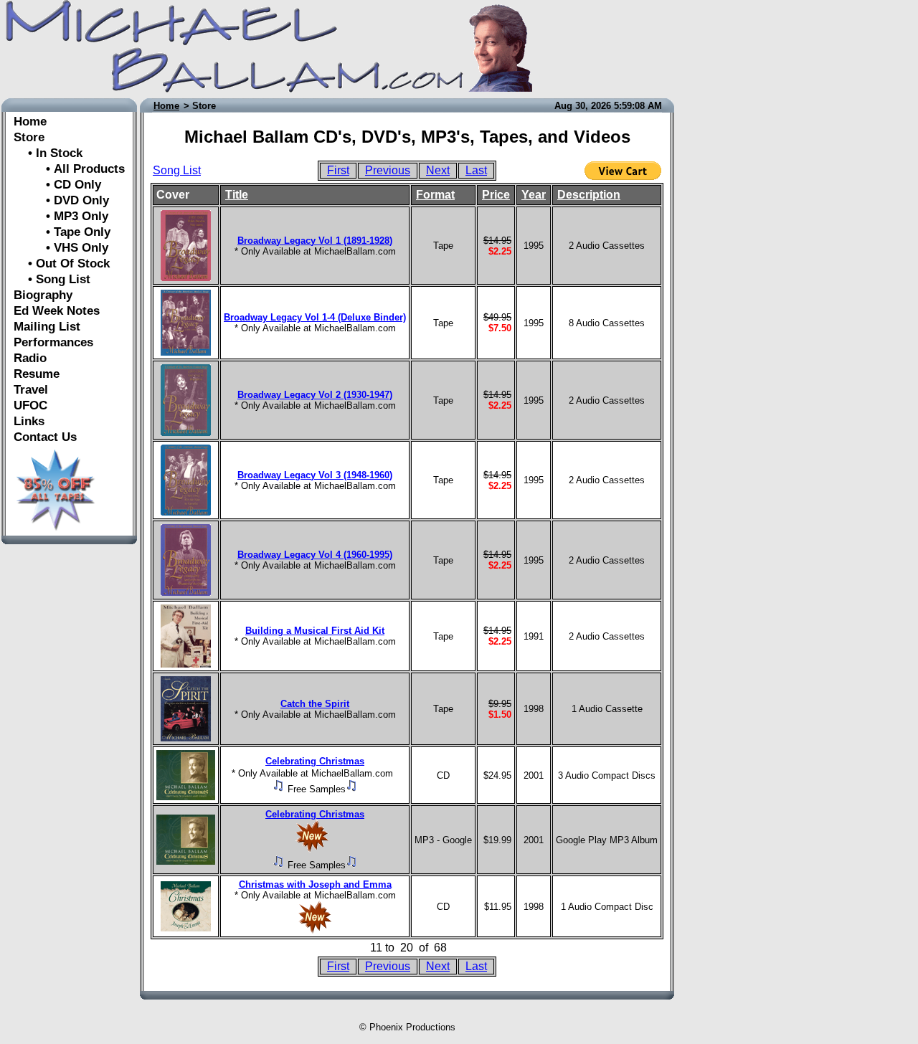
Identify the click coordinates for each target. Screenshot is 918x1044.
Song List (177, 170)
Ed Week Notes (57, 311)
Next (438, 170)
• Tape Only (62, 232)
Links (29, 421)
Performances (53, 342)
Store (29, 137)
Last (476, 170)
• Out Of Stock (62, 263)
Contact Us (45, 437)
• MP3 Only (61, 216)
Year (533, 195)
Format (435, 195)
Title (236, 195)
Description (588, 195)
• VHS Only (61, 248)
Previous (387, 170)
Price (496, 195)
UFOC (30, 405)
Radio (30, 358)
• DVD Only (61, 200)
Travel (31, 390)
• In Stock (48, 153)
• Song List (52, 279)
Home (30, 121)
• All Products (69, 169)
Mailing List (47, 326)
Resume (37, 374)
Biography (43, 295)
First (338, 170)
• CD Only (57, 184)
